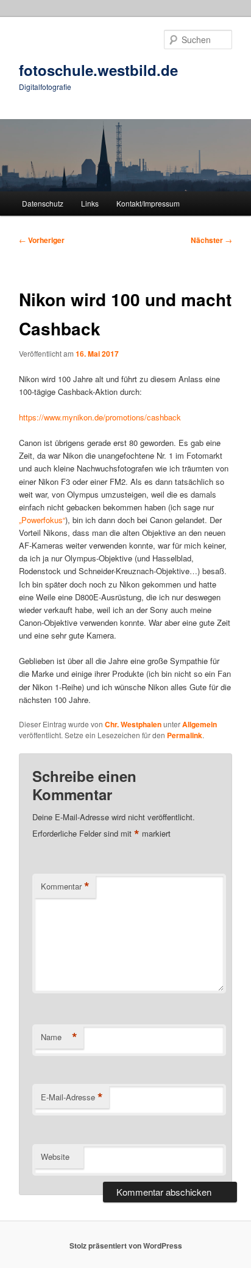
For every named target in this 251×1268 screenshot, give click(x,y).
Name (59, 1037)
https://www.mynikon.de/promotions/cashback (100, 417)
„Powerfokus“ (42, 520)
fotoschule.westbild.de (98, 70)
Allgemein (199, 724)
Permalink (184, 735)
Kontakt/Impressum (148, 203)
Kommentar (65, 886)
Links (90, 203)
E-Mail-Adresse (72, 1097)
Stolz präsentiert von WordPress (125, 1245)
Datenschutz (42, 203)
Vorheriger (42, 240)
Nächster (211, 240)
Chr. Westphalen (133, 724)
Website (55, 1156)
